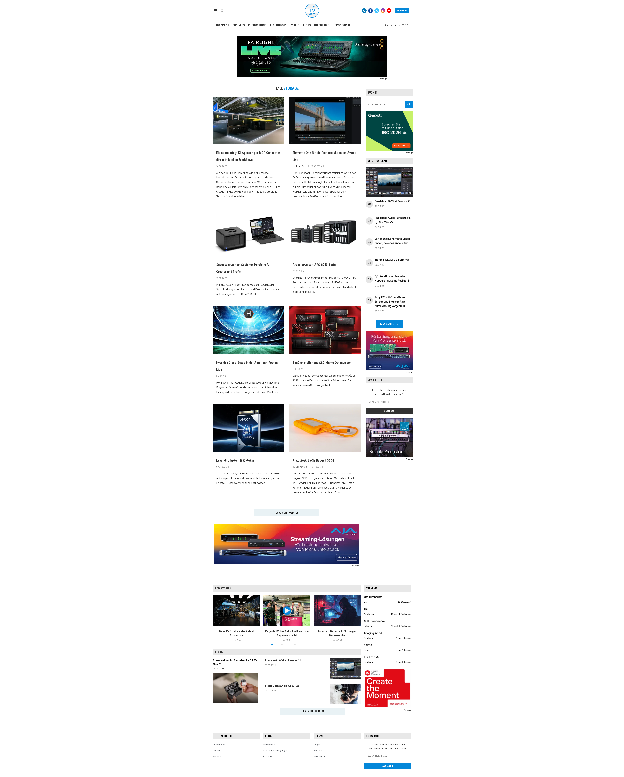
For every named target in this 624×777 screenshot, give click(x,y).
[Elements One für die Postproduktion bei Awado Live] (325, 120)
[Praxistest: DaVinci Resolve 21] (345, 668)
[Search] (222, 10)
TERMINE (371, 588)
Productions (257, 25)
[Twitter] (376, 10)
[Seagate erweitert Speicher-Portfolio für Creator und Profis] (248, 232)
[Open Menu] (215, 10)
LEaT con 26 (371, 657)
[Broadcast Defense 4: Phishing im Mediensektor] (337, 610)
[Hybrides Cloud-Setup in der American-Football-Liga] (248, 330)
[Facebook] (370, 10)
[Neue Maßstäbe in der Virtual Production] (236, 610)
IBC (366, 609)
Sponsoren (342, 25)
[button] (217, 620)
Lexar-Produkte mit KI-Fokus (235, 460)
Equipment (221, 25)
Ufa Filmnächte (373, 597)
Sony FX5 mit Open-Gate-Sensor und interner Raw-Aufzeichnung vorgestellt (390, 301)
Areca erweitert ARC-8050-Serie (314, 265)
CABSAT (369, 645)
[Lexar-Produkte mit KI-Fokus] (248, 428)
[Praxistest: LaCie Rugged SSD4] (325, 428)
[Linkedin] (364, 10)
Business (239, 25)
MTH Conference (374, 621)
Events (294, 25)
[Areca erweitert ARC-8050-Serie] (325, 232)
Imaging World (373, 633)
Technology (278, 25)
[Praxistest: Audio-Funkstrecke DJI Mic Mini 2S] (235, 687)
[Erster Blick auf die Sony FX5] (345, 694)
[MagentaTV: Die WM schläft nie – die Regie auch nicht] (286, 610)
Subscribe (402, 10)
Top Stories (223, 588)
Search (409, 104)
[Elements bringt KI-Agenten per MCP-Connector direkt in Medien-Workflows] (248, 120)
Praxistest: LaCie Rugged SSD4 (313, 460)
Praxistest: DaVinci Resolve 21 (393, 201)
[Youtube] (389, 10)
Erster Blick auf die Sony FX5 (392, 259)
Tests (307, 25)
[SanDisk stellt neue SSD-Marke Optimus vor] (325, 330)
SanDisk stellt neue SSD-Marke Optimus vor (322, 363)
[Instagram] (383, 10)
